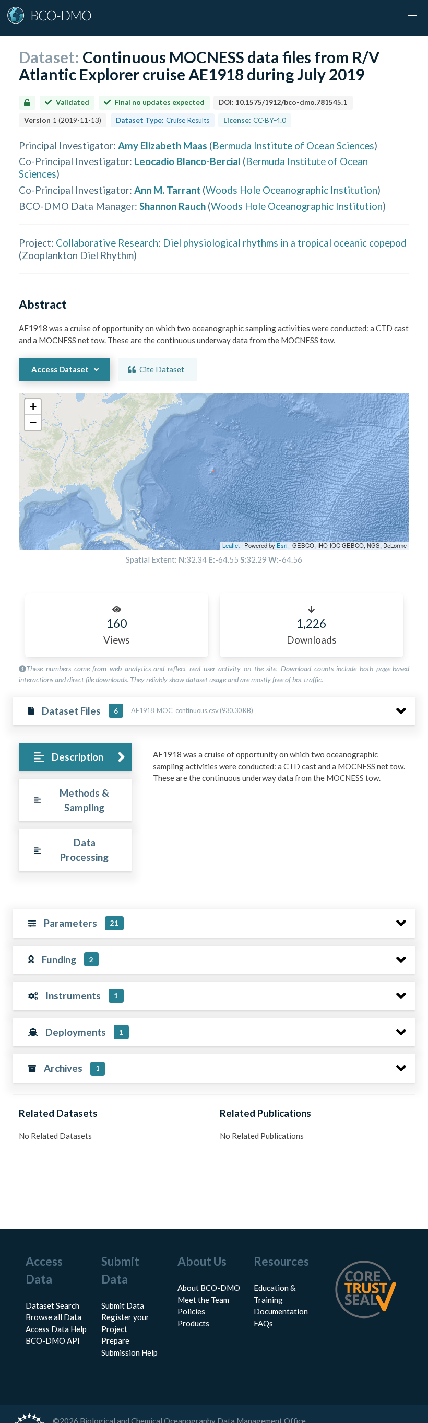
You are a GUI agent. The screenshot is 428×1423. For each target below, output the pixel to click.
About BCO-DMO (208, 1287)
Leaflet (231, 545)
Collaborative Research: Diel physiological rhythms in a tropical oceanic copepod (231, 243)
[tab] (75, 757)
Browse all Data (53, 1317)
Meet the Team (203, 1299)
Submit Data (122, 1305)
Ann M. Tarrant (167, 190)
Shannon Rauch (172, 206)
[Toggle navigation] (412, 15)
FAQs (263, 1323)
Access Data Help (56, 1329)
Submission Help (129, 1352)
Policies (191, 1311)
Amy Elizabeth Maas (162, 145)
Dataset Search (52, 1305)
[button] (33, 407)
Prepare (115, 1340)
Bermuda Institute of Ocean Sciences (293, 145)
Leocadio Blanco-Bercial (187, 161)
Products (193, 1323)
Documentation (281, 1311)
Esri (282, 545)
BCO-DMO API (53, 1340)
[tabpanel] (281, 770)
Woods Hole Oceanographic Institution (291, 190)
